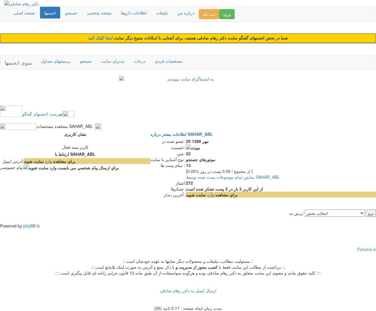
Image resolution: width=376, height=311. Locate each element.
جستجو (71, 13)
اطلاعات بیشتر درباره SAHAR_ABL (181, 134)
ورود (227, 14)
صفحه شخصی (99, 13)
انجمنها (50, 13)
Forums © (366, 249)
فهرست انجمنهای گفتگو (42, 114)
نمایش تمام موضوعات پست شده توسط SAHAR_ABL (233, 177)
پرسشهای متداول (55, 61)
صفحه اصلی (24, 13)
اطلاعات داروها (134, 13)
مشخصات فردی (168, 61)
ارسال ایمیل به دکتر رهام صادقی (188, 290)
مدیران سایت (113, 61)
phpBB (29, 226)
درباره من (185, 13)
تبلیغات (162, 13)
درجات (139, 61)
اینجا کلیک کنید (101, 38)
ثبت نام (209, 14)
